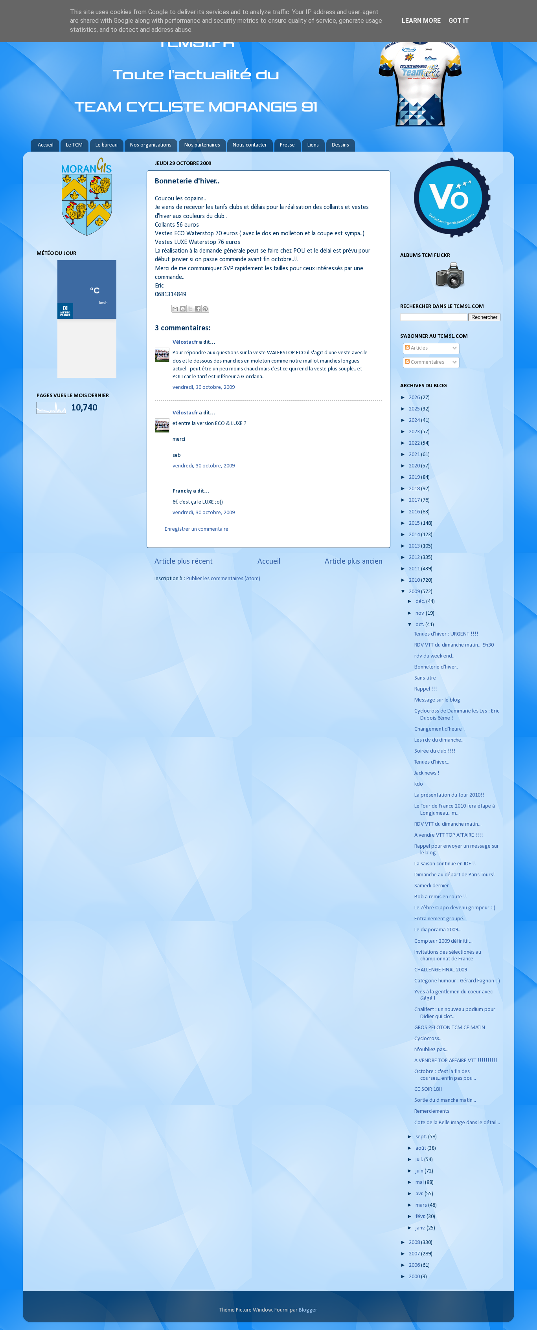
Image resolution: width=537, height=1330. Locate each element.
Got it (459, 20)
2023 (415, 432)
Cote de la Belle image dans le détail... (457, 1123)
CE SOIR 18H (428, 1089)
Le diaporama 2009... (438, 930)
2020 (415, 466)
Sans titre (425, 678)
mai (420, 1182)
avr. (420, 1194)
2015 (415, 523)
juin (420, 1171)
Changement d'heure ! (439, 729)
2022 (415, 443)
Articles (419, 348)
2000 (415, 1277)
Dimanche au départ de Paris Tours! (454, 875)
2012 (415, 558)
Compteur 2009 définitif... (443, 941)
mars (422, 1205)
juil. (420, 1160)
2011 (415, 569)
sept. (422, 1137)
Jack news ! (427, 773)
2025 (415, 409)
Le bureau (107, 145)
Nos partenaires (202, 145)
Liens (313, 145)
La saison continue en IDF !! (445, 864)
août (421, 1148)
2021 (415, 455)
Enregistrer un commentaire (196, 529)
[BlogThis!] (183, 309)
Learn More (421, 20)
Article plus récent (183, 562)
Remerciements (431, 1111)
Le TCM (74, 145)
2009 (415, 592)
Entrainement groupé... (440, 919)
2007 (415, 1254)
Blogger (308, 1310)
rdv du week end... (435, 656)
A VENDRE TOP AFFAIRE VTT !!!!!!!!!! (455, 1061)
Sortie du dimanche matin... (445, 1100)
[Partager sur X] (190, 309)
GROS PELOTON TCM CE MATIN (449, 1028)
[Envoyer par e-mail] (175, 309)
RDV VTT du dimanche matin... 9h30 (454, 645)
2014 (415, 535)
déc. (421, 602)
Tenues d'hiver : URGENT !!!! (446, 634)
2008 (415, 1243)
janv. (421, 1228)
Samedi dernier (431, 886)
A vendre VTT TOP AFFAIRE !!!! (448, 835)
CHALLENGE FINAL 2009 (440, 970)
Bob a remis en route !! (440, 897)
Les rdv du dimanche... (439, 740)
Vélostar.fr (185, 342)
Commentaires (427, 362)
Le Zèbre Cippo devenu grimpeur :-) (454, 908)
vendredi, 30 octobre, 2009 (204, 387)
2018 (415, 489)
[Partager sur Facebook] (198, 309)
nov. (421, 613)
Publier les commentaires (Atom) (223, 579)
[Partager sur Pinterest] (205, 309)
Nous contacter (250, 145)
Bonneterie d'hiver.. (436, 667)
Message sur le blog (437, 700)
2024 (415, 420)
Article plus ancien (354, 562)
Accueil (45, 145)
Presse (287, 145)
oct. (420, 625)
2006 (415, 1265)
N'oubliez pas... (431, 1050)
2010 (415, 580)
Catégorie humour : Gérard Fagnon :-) (457, 981)
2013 (415, 546)
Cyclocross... (428, 1039)
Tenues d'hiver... (431, 762)
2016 (415, 512)
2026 (415, 398)
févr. (421, 1217)
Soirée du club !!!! (435, 751)
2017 (415, 500)
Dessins (340, 145)
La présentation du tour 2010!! (449, 795)
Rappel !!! (425, 689)
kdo (418, 784)
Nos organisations (150, 145)
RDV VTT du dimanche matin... (448, 824)
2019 (415, 477)
